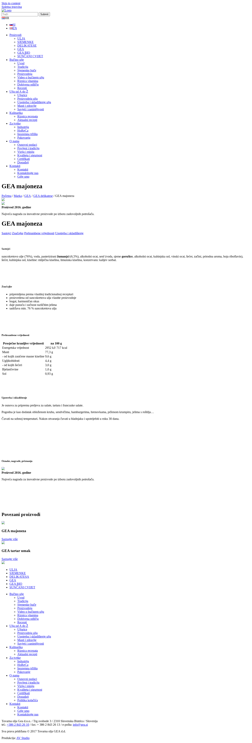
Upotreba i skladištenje (69, 233)
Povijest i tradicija (28, 148)
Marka (18, 196)
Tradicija (22, 66)
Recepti (22, 88)
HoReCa (22, 130)
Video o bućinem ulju (30, 77)
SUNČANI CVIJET (30, 56)
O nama (14, 141)
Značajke (17, 233)
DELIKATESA (19, 576)
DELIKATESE (27, 45)
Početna (6, 196)
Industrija (23, 127)
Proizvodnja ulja (27, 98)
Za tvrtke (15, 123)
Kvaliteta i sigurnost (29, 155)
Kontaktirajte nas (27, 173)
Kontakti (14, 166)
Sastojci (6, 233)
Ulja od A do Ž (18, 91)
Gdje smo (23, 176)
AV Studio (23, 738)
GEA (20, 49)
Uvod (20, 63)
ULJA (21, 38)
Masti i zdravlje (26, 105)
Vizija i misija (25, 151)
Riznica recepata (27, 116)
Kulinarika (16, 112)
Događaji (23, 162)
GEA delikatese (43, 196)
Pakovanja (23, 137)
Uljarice (22, 95)
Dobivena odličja (28, 84)
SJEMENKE (25, 42)
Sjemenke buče (26, 70)
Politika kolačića (27, 700)
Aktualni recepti (27, 120)
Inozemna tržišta (27, 134)
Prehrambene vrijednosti (39, 233)
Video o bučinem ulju (30, 611)
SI (14, 24)
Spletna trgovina (12, 6)
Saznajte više (10, 539)
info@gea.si (80, 724)
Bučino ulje (16, 59)
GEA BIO (23, 52)
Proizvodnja (24, 74)
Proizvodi (15, 35)
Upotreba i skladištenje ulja (34, 102)
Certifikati (23, 159)
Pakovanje (23, 672)
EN (15, 28)
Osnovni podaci (27, 144)
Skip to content (11, 3)
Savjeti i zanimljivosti (30, 109)
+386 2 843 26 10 (18, 724)
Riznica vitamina (27, 81)
